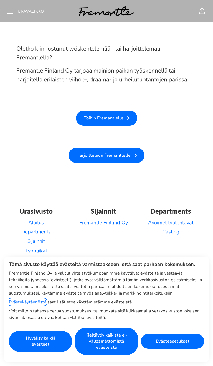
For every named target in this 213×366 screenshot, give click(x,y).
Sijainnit (36, 241)
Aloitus (36, 222)
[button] (202, 11)
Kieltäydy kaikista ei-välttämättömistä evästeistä (106, 341)
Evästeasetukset (172, 341)
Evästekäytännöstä (27, 302)
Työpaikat (36, 250)
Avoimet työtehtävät (171, 222)
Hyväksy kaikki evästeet (40, 341)
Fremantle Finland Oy (103, 222)
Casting (170, 231)
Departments (36, 231)
